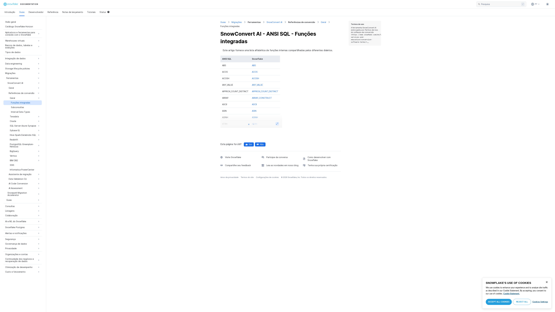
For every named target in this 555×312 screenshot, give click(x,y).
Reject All (522, 302)
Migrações (237, 22)
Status (103, 12)
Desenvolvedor (36, 12)
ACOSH (255, 78)
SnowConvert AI (274, 22)
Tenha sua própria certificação (322, 165)
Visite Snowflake (233, 157)
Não (262, 144)
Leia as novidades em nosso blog (282, 165)
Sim (250, 144)
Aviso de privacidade (229, 177)
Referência (53, 12)
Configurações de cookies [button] (267, 177)
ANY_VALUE (257, 85)
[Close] (547, 282)
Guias (22, 12)
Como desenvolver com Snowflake (319, 158)
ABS (254, 65)
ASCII (254, 104)
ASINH (255, 117)
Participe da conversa (277, 157)
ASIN (254, 111)
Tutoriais (91, 12)
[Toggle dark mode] (547, 4)
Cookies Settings (540, 302)
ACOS (255, 72)
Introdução (10, 12)
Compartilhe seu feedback (238, 165)
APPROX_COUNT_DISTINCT (265, 91)
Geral (323, 22)
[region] (517, 293)
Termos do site (247, 177)
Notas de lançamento (72, 12)
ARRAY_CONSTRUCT (262, 98)
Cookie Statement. (511, 294)
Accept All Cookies (498, 302)
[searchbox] (500, 4)
